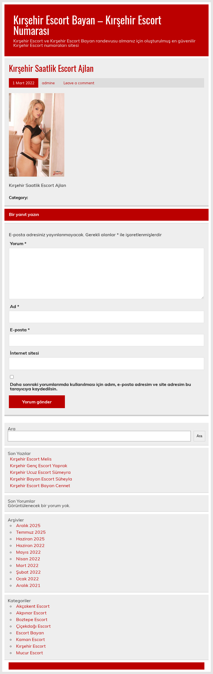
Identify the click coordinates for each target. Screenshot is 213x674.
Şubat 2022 (28, 572)
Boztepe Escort (31, 619)
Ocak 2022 (27, 578)
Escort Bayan (30, 632)
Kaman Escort (30, 639)
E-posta (20, 329)
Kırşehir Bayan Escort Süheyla (41, 479)
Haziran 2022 (30, 545)
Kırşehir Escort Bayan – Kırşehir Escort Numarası (87, 25)
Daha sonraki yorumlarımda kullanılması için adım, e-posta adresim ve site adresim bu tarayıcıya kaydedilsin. (100, 386)
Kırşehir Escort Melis (31, 459)
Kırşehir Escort (31, 646)
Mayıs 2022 (28, 552)
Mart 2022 (27, 565)
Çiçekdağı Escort (33, 626)
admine (48, 82)
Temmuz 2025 (31, 532)
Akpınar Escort (31, 612)
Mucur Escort (29, 652)
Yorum (18, 243)
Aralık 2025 (28, 525)
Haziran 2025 (30, 538)
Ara (12, 428)
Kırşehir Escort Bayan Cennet (40, 485)
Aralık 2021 (28, 585)
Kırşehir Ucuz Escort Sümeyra (40, 472)
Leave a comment (79, 82)
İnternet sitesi (24, 353)
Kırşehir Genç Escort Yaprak (38, 465)
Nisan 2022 (28, 558)
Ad (14, 306)
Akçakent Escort (33, 606)
